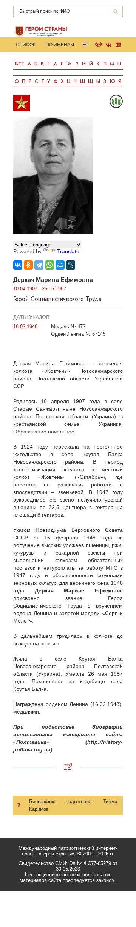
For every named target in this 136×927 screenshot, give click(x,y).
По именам (60, 44)
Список (26, 44)
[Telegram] (38, 265)
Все (19, 63)
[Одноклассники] (28, 265)
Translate (68, 251)
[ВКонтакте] (17, 265)
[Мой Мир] (60, 265)
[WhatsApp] (49, 265)
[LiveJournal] (70, 265)
